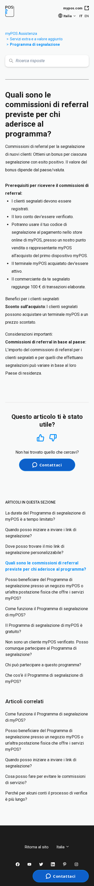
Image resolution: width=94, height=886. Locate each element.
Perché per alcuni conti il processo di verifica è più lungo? (46, 796)
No (53, 437)
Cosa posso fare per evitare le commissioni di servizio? (45, 779)
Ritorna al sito (37, 847)
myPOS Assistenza (21, 33)
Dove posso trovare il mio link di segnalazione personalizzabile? (34, 549)
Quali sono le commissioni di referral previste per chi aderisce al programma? (45, 566)
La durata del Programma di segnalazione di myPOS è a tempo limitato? (45, 516)
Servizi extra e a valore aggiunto (36, 39)
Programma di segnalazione (35, 44)
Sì (40, 437)
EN (87, 16)
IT (81, 16)
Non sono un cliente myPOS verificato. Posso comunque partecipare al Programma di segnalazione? (46, 648)
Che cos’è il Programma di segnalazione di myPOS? (44, 678)
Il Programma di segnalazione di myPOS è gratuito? (44, 628)
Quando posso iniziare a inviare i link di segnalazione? (40, 532)
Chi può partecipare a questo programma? (43, 664)
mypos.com (73, 8)
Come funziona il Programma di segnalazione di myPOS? (46, 611)
